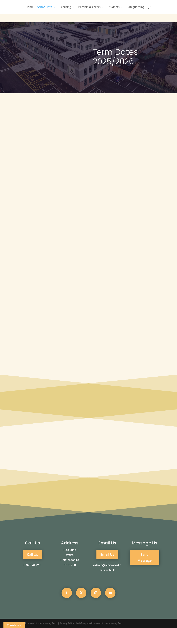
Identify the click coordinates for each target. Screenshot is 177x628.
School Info (44, 7)
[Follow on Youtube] (110, 593)
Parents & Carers (89, 7)
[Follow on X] (81, 593)
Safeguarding (135, 7)
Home (30, 7)
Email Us (107, 554)
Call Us (32, 554)
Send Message (144, 557)
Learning (65, 7)
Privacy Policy (67, 623)
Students (114, 7)
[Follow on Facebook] (67, 593)
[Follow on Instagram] (96, 593)
